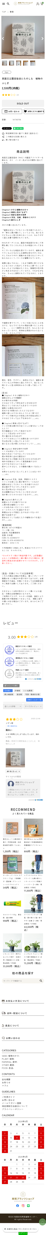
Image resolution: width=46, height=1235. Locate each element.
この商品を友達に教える (14, 136)
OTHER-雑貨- (8, 1064)
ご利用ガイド (8, 1096)
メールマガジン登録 (11, 1103)
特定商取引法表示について (15, 1106)
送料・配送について (17, 1013)
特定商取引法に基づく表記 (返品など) (20, 133)
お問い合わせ (12, 111)
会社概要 (6, 1079)
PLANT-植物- (8, 1058)
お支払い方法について (17, 1000)
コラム (5, 1085)
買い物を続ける (10, 139)
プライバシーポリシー (12, 1109)
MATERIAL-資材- (10, 1061)
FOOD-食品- (8, 1067)
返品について (12, 1025)
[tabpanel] (23, 37)
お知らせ (6, 1082)
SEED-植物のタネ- (11, 1055)
